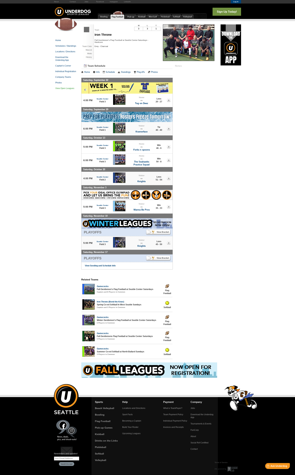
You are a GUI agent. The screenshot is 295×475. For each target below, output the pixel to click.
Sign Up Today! (227, 11)
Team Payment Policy (173, 414)
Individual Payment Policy (175, 421)
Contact (73, 2)
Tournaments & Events (201, 424)
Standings (126, 72)
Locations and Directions (133, 408)
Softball (99, 453)
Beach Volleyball (104, 408)
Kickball (99, 434)
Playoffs (141, 72)
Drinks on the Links (106, 440)
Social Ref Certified (199, 443)
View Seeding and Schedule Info (100, 265)
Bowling (99, 414)
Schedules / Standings (65, 46)
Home (58, 40)
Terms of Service (221, 462)
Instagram (114, 2)
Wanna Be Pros (142, 209)
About (56, 2)
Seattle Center (102, 99)
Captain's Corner (63, 66)
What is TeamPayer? (172, 408)
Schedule (110, 72)
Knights (141, 181)
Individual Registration (65, 71)
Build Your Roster (130, 427)
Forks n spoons (141, 149)
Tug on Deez (141, 103)
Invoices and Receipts (173, 427)
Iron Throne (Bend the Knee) (110, 302)
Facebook (100, 2)
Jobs (86, 2)
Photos (58, 83)
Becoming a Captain (131, 421)
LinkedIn (127, 2)
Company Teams (63, 77)
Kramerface (142, 131)
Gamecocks (103, 286)
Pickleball (100, 447)
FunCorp (195, 430)
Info (98, 72)
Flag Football (102, 421)
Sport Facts (127, 414)
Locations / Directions (65, 51)
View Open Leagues (64, 88)
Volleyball (100, 460)
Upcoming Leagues (131, 433)
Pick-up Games (104, 427)
